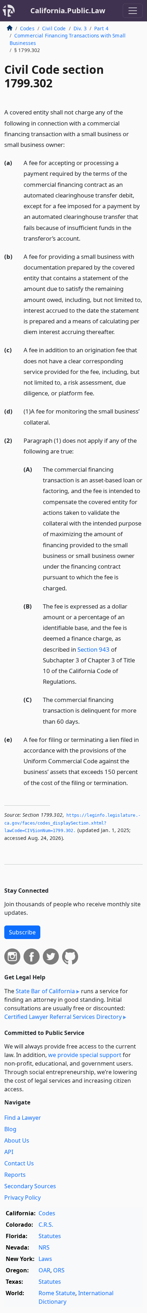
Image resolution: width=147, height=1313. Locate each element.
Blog (10, 1129)
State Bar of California (45, 991)
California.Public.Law (67, 10)
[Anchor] (69, 144)
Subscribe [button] (22, 932)
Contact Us (19, 1163)
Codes (27, 28)
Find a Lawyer (22, 1118)
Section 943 (93, 649)
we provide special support (84, 1055)
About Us (16, 1140)
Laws (45, 1259)
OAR (44, 1270)
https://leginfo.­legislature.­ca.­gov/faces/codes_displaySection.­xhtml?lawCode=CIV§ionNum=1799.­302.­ (72, 823)
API (8, 1152)
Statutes (50, 1236)
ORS (59, 1270)
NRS (44, 1247)
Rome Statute (57, 1293)
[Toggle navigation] (133, 11)
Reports (15, 1175)
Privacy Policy (22, 1197)
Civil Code (54, 28)
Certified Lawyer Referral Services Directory (63, 1017)
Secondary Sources (30, 1186)
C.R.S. (46, 1225)
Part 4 (101, 28)
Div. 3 (80, 28)
